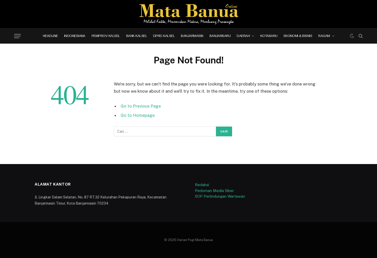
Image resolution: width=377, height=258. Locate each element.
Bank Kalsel (136, 36)
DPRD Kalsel (164, 36)
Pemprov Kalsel (106, 36)
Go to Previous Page (141, 106)
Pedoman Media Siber (214, 190)
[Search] (360, 36)
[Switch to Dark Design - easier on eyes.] (352, 36)
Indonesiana (74, 36)
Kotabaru (268, 36)
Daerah (243, 36)
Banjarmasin (192, 36)
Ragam (324, 36)
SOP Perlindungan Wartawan (220, 196)
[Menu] (17, 36)
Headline (50, 36)
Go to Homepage (138, 115)
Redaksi (202, 185)
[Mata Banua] (189, 14)
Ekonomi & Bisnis (298, 36)
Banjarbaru (220, 36)
